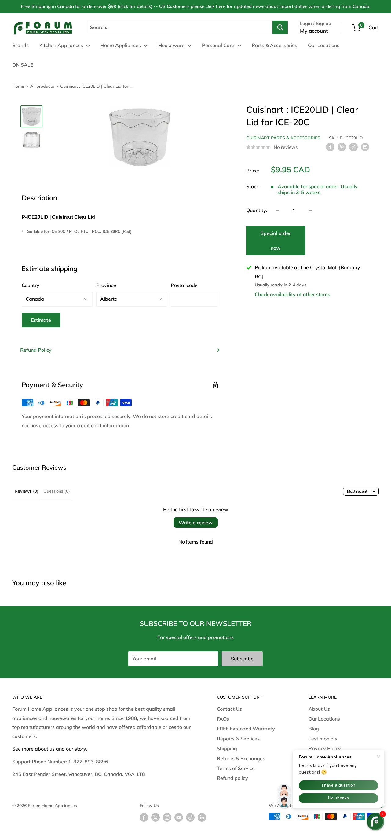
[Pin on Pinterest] (342, 146)
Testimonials (323, 739)
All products (42, 86)
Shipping (227, 748)
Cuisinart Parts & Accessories (283, 138)
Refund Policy (36, 350)
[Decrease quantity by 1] (277, 210)
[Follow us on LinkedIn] (202, 817)
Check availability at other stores (292, 294)
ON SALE (22, 65)
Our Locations (323, 45)
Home (18, 86)
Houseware (171, 45)
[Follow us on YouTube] (178, 817)
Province (106, 285)
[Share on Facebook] (330, 146)
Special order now (276, 240)
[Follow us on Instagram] (167, 817)
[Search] (280, 27)
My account (314, 31)
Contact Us (229, 709)
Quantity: (256, 210)
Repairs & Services (238, 739)
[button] (375, 821)
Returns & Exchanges (241, 758)
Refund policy (232, 778)
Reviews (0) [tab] (26, 491)
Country (30, 285)
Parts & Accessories (274, 45)
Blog (314, 728)
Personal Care (218, 45)
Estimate (41, 320)
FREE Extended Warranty (246, 728)
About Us (319, 709)
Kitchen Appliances (61, 45)
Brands (20, 45)
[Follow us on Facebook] (144, 817)
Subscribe (242, 658)
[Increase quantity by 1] (310, 210)
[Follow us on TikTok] (190, 817)
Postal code (184, 285)
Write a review (196, 522)
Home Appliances (120, 45)
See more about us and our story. (49, 749)
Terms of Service (236, 768)
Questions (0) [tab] (56, 491)
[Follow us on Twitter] (155, 817)
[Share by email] (365, 146)
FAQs (223, 719)
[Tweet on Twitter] (353, 146)
